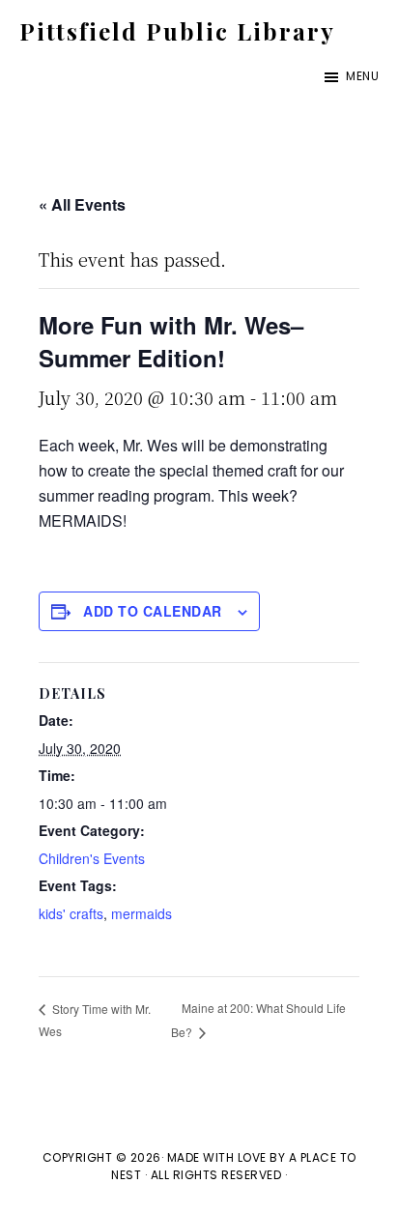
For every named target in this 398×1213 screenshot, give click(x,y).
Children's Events (92, 858)
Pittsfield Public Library (177, 30)
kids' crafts (71, 913)
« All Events (82, 204)
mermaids (141, 913)
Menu (362, 76)
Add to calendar (152, 611)
